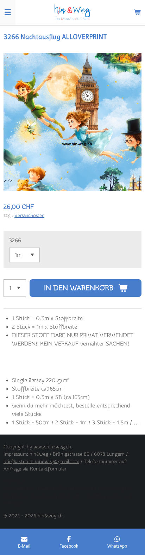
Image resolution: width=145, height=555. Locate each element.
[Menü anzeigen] (7, 12)
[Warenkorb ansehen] (137, 12)
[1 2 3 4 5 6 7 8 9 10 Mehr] (15, 288)
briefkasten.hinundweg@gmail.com (41, 461)
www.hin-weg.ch (52, 447)
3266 (15, 240)
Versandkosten (29, 215)
